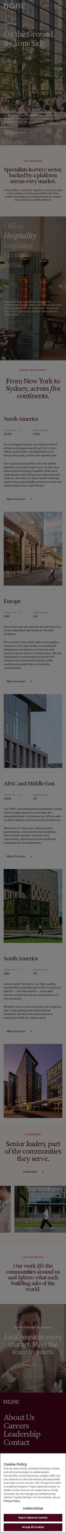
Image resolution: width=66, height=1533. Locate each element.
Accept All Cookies (33, 1527)
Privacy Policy (12, 1501)
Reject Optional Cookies (33, 1517)
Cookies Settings (33, 1508)
